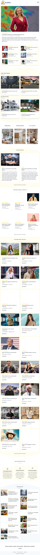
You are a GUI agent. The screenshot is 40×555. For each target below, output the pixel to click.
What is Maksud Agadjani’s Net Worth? (28, 422)
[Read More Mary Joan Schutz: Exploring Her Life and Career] (23, 61)
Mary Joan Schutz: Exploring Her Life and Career (32, 61)
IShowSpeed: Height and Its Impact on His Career (32, 48)
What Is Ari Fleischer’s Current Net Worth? (19, 225)
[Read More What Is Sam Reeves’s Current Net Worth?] (23, 531)
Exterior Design (4, 113)
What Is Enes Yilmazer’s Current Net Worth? (9, 398)
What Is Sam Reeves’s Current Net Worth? (32, 532)
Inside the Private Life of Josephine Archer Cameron (13, 61)
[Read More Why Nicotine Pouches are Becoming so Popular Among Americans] (23, 519)
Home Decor (7, 125)
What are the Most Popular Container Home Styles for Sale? (13, 537)
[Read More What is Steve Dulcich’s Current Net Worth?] (33, 197)
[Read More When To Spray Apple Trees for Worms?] (23, 525)
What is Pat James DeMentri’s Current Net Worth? (33, 225)
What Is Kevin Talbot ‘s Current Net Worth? (6, 225)
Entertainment (24, 327)
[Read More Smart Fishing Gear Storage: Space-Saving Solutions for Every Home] (4, 519)
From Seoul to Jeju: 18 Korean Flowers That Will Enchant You (32, 507)
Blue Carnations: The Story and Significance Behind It (13, 526)
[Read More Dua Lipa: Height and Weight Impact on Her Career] (5, 48)
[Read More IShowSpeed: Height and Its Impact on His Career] (23, 48)
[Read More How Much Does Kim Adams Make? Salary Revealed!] (23, 55)
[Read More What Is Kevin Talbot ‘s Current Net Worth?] (7, 217)
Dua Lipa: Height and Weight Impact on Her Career (13, 48)
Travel (9, 504)
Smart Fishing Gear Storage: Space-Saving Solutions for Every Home (12, 519)
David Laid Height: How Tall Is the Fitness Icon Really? (13, 54)
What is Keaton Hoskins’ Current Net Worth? (9, 422)
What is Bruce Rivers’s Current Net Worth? (9, 376)
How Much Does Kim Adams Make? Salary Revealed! (32, 54)
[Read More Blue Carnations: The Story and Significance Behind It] (4, 525)
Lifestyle (9, 490)
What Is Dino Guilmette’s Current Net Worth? (29, 169)
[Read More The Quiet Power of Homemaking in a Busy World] (23, 512)
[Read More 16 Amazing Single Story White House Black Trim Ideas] (30, 82)
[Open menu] (38, 2)
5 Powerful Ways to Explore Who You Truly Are (33, 493)
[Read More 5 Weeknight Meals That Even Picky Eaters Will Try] (23, 499)
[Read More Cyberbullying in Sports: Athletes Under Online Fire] (4, 531)
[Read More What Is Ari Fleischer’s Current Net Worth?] (20, 217)
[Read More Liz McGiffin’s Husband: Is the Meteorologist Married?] (20, 19)
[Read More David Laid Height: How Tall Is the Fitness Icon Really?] (5, 55)
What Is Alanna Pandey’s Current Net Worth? (29, 328)
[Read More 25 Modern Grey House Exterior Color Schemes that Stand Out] (30, 105)
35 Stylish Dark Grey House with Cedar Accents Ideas (9, 115)
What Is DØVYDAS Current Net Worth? (28, 376)
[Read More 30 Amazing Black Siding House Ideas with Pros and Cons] (10, 82)
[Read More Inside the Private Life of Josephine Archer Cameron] (5, 61)
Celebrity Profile (5, 32)
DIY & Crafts (32, 125)
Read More (4, 286)
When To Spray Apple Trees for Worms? (33, 526)
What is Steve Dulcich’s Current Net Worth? (33, 205)
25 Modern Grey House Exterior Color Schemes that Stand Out (28, 115)
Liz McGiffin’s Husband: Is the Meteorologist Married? (13, 34)
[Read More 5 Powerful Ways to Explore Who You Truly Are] (23, 492)
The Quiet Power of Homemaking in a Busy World (33, 513)
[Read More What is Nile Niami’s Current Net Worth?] (7, 197)
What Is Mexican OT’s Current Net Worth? (9, 444)
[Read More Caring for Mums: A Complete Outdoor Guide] (4, 512)
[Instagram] (21, 548)
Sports (3, 167)
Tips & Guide (9, 497)
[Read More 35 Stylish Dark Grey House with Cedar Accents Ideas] (10, 105)
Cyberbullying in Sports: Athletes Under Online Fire (13, 532)
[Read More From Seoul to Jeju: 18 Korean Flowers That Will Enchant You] (23, 506)
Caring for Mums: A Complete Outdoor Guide (13, 513)
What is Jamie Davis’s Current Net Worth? (9, 169)
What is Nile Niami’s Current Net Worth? (6, 205)
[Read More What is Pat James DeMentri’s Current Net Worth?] (33, 217)
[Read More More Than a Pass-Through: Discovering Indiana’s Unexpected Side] (4, 506)
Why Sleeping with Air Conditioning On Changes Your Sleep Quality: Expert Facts (13, 493)
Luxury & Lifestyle (22, 189)
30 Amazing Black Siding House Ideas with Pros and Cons (9, 92)
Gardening (9, 511)
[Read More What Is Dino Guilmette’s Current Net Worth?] (30, 159)
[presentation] (10, 249)
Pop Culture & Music (5, 443)
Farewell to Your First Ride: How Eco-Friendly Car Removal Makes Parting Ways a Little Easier (13, 500)
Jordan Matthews (11, 35)
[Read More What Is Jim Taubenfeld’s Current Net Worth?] (20, 197)
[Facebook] (19, 548)
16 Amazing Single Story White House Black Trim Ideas (29, 92)
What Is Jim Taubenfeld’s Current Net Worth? (19, 205)
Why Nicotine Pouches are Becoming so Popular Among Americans (32, 519)
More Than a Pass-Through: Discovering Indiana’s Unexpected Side (12, 506)
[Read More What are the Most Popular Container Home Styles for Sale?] (4, 536)
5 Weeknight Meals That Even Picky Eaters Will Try (32, 500)
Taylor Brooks (4, 207)
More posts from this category (20, 234)
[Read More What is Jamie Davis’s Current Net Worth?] (10, 159)
